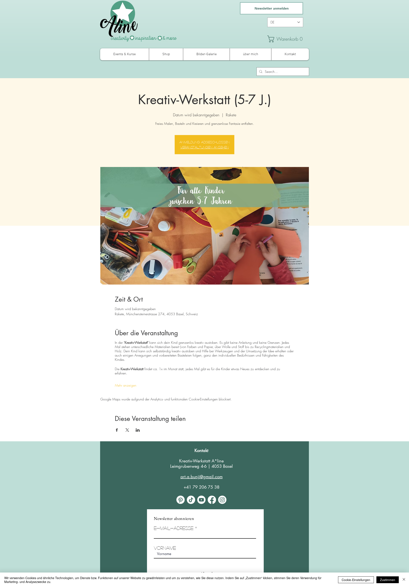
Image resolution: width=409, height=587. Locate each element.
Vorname (165, 547)
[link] (287, 39)
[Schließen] (403, 580)
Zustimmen (387, 580)
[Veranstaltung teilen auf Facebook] (117, 430)
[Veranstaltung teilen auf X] (127, 430)
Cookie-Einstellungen (356, 580)
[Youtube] (201, 500)
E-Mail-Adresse (173, 528)
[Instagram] (222, 500)
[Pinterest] (180, 500)
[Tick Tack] (191, 500)
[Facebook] (212, 500)
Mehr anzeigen (125, 385)
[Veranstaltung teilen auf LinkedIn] (138, 430)
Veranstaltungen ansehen (204, 147)
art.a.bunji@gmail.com (201, 476)
